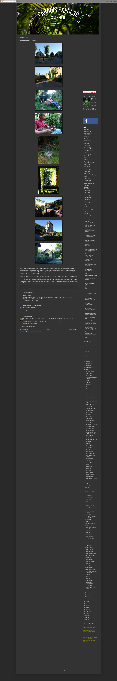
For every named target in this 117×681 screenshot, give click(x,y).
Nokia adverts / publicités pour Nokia (91, 479)
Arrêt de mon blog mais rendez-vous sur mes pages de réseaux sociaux (91, 258)
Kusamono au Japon (90, 561)
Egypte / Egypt (88, 437)
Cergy (86, 501)
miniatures (86, 180)
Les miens (87, 384)
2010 (85, 358)
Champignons (88, 495)
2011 (85, 356)
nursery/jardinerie (88, 183)
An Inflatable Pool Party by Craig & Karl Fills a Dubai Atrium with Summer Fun (90, 224)
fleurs (85, 157)
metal (85, 178)
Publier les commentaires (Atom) (33, 331)
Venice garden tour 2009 (91, 439)
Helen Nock (88, 514)
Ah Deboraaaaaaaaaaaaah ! (91, 390)
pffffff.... (85, 194)
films (85, 155)
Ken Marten (88, 449)
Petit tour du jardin (89, 505)
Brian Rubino (88, 418)
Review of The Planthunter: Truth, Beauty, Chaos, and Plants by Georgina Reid (90, 316)
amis (25, 287)
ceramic (86, 147)
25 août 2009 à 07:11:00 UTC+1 (30, 323)
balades (28, 287)
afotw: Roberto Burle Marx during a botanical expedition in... (90, 293)
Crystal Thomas (89, 472)
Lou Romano (88, 375)
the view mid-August (89, 236)
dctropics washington (90, 523)
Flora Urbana (88, 308)
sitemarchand (87, 209)
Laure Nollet (88, 530)
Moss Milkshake (89, 458)
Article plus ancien (73, 329)
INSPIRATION (88, 462)
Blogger (64, 670)
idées (85, 164)
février (87, 611)
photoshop (86, 197)
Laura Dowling (88, 416)
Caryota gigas (88, 499)
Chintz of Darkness (89, 486)
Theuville (87, 503)
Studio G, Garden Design (91, 275)
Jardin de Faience (89, 445)
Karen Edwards (89, 536)
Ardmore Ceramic (89, 491)
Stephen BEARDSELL (90, 404)
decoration (86, 148)
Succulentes (88, 557)
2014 (85, 350)
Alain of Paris (26, 316)
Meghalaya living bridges (91, 424)
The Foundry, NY (89, 497)
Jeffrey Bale (88, 248)
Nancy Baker (88, 482)
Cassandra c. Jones (90, 426)
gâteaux (86, 161)
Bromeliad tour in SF (90, 408)
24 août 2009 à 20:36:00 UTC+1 (30, 300)
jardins (85, 169)
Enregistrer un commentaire (28, 326)
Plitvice (87, 464)
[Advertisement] (90, 62)
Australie (86, 138)
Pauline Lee (88, 532)
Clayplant (87, 460)
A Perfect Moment (88, 304)
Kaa (86, 598)
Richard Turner (89, 373)
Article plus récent (24, 329)
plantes (86, 199)
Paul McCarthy (88, 466)
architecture (87, 133)
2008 (85, 615)
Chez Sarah (88, 509)
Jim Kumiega (88, 483)
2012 (85, 354)
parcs (85, 187)
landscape (86, 173)
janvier (87, 613)
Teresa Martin (88, 441)
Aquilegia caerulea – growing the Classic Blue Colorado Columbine (91, 278)
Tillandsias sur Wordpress (88, 488)
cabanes (86, 145)
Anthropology (88, 567)
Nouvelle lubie (88, 406)
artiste (85, 135)
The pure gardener (89, 371)
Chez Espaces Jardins (90, 507)
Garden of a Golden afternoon (90, 544)
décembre (88, 361)
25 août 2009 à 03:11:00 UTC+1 (30, 312)
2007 (85, 617)
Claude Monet (88, 519)
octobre (87, 365)
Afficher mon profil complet (89, 113)
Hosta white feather (89, 549)
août (87, 369)
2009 (85, 360)
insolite (86, 168)
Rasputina (87, 443)
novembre (88, 363)
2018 (85, 346)
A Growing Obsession (90, 235)
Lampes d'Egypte (89, 435)
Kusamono (88, 563)
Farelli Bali (87, 521)
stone (85, 211)
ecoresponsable (88, 150)
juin (87, 603)
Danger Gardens (89, 393)
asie (85, 136)
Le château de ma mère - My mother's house (91, 433)
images (86, 166)
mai (87, 605)
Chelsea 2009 (88, 525)
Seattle (85, 208)
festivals (86, 154)
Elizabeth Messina (89, 420)
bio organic (86, 142)
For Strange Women (90, 453)
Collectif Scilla (88, 468)
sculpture (86, 206)
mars (87, 609)
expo (85, 152)
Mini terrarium (88, 412)
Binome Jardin (88, 559)
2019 (85, 344)
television (86, 215)
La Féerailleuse (88, 269)
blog (85, 143)
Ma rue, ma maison (89, 430)
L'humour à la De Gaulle (90, 299)
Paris (85, 189)
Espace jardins (88, 590)
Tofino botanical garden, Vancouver (91, 572)
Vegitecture (88, 592)
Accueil (48, 329)
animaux (86, 131)
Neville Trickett (88, 493)
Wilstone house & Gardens (89, 512)
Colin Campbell (89, 580)
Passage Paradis (89, 327)
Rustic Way (88, 382)
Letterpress (88, 414)
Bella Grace (88, 422)
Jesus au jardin (89, 451)
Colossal (87, 221)
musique (86, 182)
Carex (86, 290)
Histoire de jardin (88, 162)
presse (85, 201)
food (85, 159)
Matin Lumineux (88, 298)
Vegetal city (88, 594)
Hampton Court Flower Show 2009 (90, 539)
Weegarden (88, 596)
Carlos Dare (88, 470)
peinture (86, 190)
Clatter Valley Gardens (90, 395)
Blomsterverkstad (89, 397)
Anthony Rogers (89, 547)
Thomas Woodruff (89, 474)
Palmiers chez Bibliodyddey (89, 583)
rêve (85, 204)
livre (85, 176)
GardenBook (88, 263)
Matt (86, 386)
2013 (85, 352)
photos (85, 196)
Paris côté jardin (89, 255)
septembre (88, 367)
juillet (87, 601)
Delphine (94, 98)
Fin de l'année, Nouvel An (90, 309)
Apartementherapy (89, 399)
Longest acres (88, 333)
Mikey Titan (88, 578)
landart (85, 171)
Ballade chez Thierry (90, 428)
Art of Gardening (89, 320)
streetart (86, 213)
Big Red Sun (88, 576)
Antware (87, 380)
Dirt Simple (87, 303)
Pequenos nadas (89, 551)
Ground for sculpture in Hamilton (90, 517)
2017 (85, 348)
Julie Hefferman (89, 476)
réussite (86, 202)
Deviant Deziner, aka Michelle (30, 305)
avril (87, 607)
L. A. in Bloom (88, 447)
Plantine (25, 295)
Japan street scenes (90, 569)
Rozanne (87, 574)
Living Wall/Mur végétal (89, 175)
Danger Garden (88, 229)
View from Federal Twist (90, 313)
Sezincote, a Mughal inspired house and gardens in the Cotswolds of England (91, 250)
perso (31, 287)
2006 (85, 619)
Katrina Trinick (88, 534)
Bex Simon (88, 542)
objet (85, 185)
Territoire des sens (89, 410)
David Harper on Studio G (91, 553)
